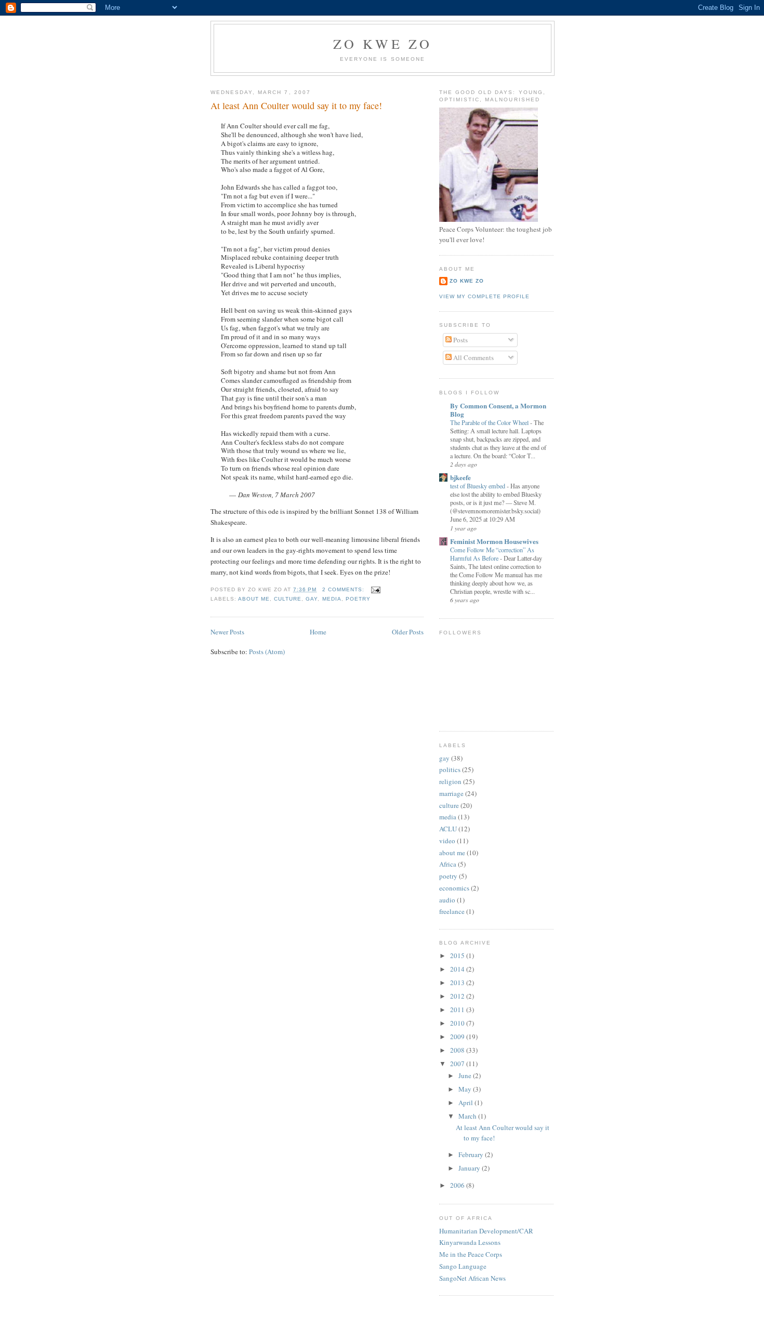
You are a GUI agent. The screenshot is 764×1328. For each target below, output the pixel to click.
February (471, 1154)
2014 (458, 969)
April (466, 1102)
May (465, 1089)
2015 (458, 955)
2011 (458, 1009)
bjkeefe (460, 477)
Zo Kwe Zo (382, 43)
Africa (447, 864)
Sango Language (462, 1266)
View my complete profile (484, 296)
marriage (451, 793)
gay (312, 599)
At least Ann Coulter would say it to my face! (296, 105)
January (470, 1168)
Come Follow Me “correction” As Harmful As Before (492, 554)
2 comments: (344, 589)
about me (254, 599)
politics (449, 769)
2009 (458, 1036)
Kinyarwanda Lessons (469, 1242)
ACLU (448, 828)
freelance (452, 911)
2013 (458, 982)
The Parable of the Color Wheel (490, 422)
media (331, 599)
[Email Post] (375, 589)
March (468, 1116)
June (465, 1075)
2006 (458, 1185)
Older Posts (408, 631)
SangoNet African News (472, 1278)
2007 (458, 1063)
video (447, 840)
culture (287, 599)
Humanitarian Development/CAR (486, 1231)
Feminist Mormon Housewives (494, 541)
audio (447, 900)
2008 (458, 1050)
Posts (460, 339)
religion (450, 781)
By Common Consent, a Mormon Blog (498, 410)
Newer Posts (227, 631)
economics (454, 888)
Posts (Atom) (267, 651)
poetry (358, 599)
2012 (458, 996)
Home (318, 631)
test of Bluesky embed (478, 486)
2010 (458, 1023)
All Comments (473, 357)
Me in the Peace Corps (470, 1254)
